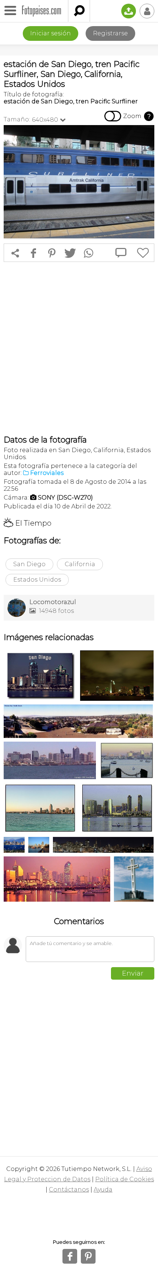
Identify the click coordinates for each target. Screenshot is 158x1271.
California (80, 564)
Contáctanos (69, 1189)
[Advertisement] (79, 348)
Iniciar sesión (50, 33)
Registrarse (110, 33)
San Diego (29, 564)
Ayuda (103, 1189)
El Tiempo (27, 523)
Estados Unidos (37, 579)
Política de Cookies (124, 1179)
